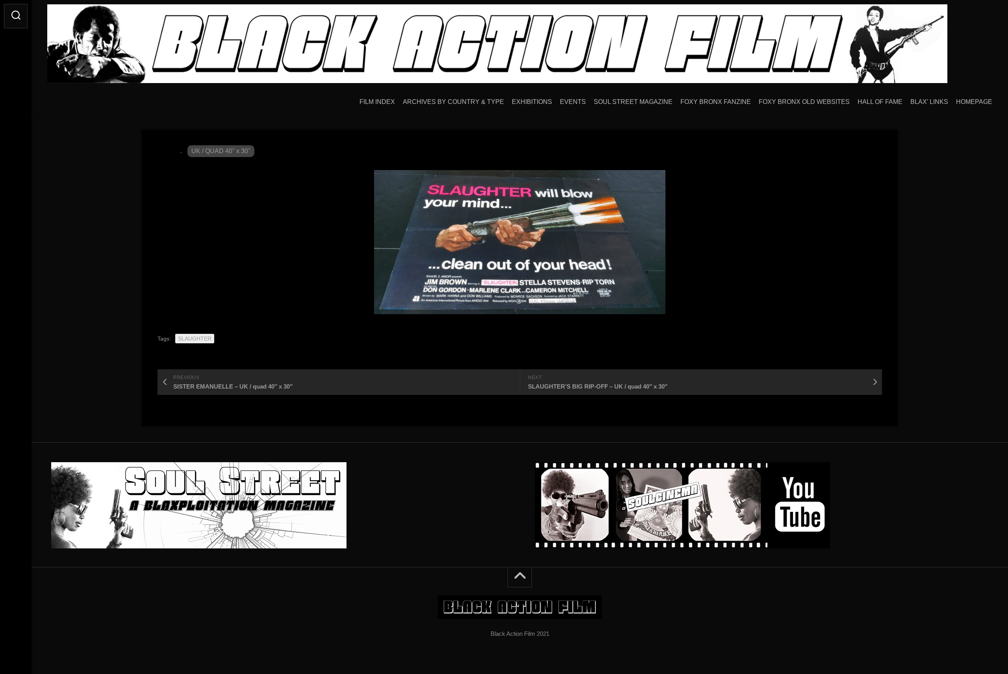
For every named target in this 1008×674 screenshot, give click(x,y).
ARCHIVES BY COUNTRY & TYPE (453, 101)
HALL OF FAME (880, 101)
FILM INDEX (377, 101)
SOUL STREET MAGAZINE (633, 101)
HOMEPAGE (974, 101)
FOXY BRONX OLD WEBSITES (804, 101)
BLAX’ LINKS (929, 101)
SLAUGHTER (194, 338)
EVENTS (573, 101)
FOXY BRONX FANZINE (715, 101)
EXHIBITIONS (532, 101)
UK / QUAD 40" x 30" (220, 151)
